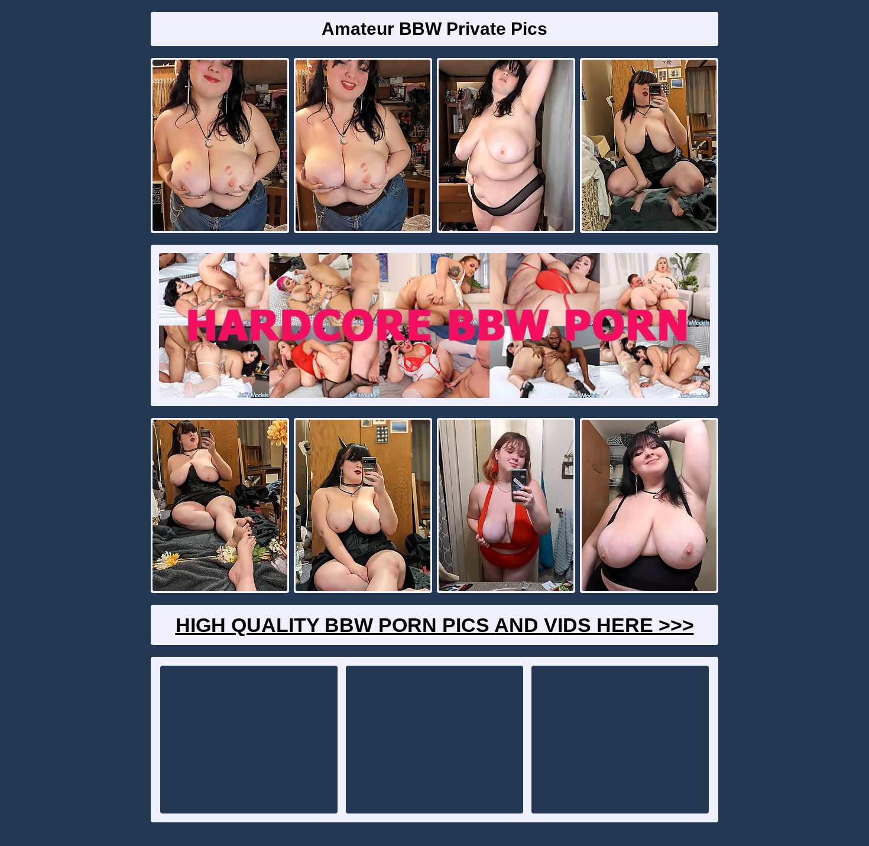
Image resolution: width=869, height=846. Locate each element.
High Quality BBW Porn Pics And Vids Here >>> (435, 625)
